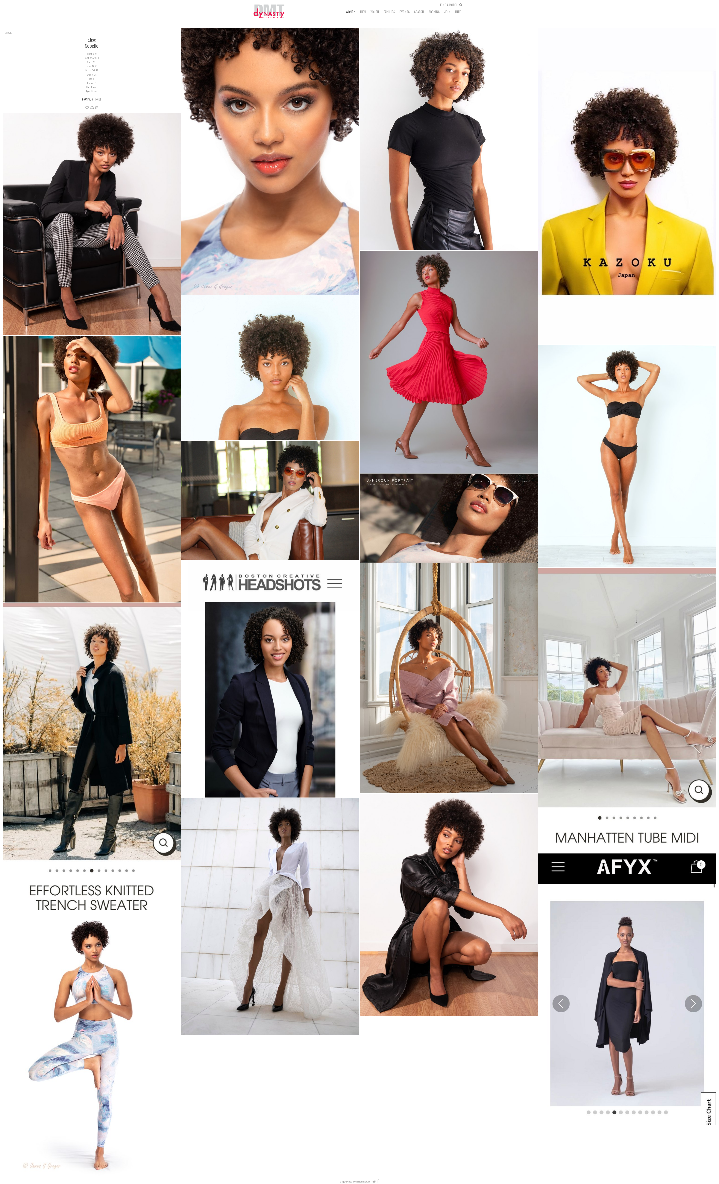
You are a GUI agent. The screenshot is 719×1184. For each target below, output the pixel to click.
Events (404, 11)
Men (363, 11)
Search (419, 11)
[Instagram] (96, 107)
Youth (374, 11)
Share (98, 99)
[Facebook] (378, 1181)
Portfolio (87, 99)
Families (389, 11)
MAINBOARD (365, 1181)
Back (9, 32)
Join (447, 11)
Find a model (449, 4)
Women (351, 11)
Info (458, 11)
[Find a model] (460, 5)
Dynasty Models (276, 11)
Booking (434, 11)
